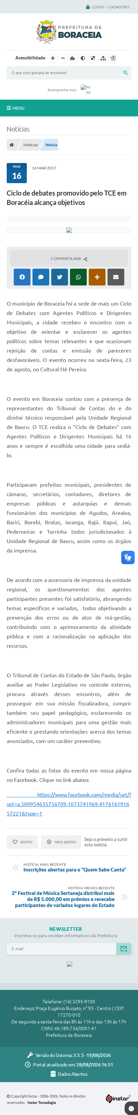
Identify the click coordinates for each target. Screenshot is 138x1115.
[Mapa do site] (103, 58)
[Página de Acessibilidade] (113, 58)
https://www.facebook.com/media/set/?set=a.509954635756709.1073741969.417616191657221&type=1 (69, 804)
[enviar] (123, 949)
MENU (18, 108)
